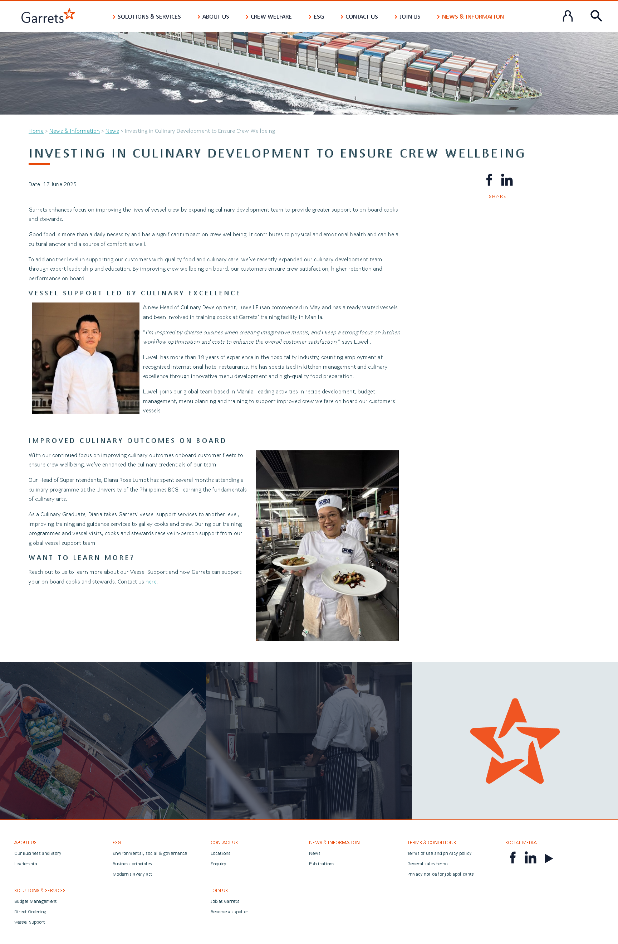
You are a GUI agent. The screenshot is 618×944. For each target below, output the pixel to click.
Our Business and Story (38, 853)
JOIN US (219, 890)
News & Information (473, 16)
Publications (321, 863)
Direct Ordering (30, 911)
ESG (319, 16)
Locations (220, 853)
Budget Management (35, 901)
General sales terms (427, 863)
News (112, 130)
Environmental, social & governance (150, 853)
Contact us (361, 16)
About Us (215, 16)
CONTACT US (224, 842)
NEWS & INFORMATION (334, 842)
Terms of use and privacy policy (439, 853)
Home (36, 130)
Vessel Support (29, 922)
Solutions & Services (149, 16)
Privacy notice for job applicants (440, 874)
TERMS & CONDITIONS (431, 842)
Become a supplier (229, 911)
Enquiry (218, 863)
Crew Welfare (271, 16)
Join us (410, 16)
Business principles (132, 863)
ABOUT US (25, 842)
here (151, 581)
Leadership (25, 863)
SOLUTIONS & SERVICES (39, 890)
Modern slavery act (132, 874)
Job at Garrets (225, 901)
